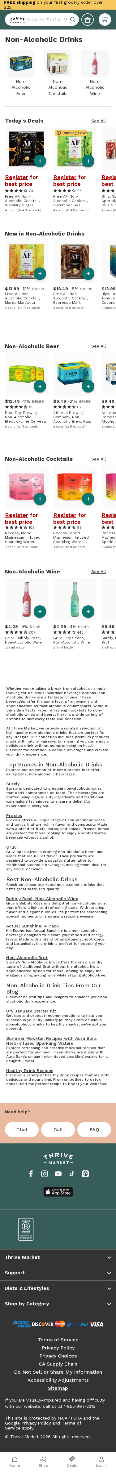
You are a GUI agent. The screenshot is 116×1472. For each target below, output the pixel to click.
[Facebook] (31, 1174)
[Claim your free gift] (87, 19)
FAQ (94, 1130)
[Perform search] (16, 19)
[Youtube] (58, 1174)
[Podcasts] (85, 1174)
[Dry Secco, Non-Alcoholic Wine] (75, 599)
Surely (12, 783)
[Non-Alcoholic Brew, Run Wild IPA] (75, 374)
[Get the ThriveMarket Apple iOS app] (58, 1192)
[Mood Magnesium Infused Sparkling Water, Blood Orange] (75, 487)
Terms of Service (58, 1339)
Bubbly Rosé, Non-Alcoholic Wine (42, 898)
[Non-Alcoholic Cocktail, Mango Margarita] (26, 261)
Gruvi (12, 847)
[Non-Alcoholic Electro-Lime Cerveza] (26, 374)
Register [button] (16, 177)
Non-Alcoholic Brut (27, 957)
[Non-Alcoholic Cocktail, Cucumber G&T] (75, 149)
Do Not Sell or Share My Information (58, 1372)
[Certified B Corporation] (33, 1229)
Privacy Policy (58, 1347)
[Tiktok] (72, 1174)
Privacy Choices (58, 1355)
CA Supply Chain (58, 1364)
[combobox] (42, 19)
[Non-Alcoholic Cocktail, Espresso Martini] (75, 261)
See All (98, 120)
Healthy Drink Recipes (29, 1070)
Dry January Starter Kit (31, 1010)
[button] (105, 19)
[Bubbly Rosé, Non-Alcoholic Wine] (26, 599)
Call (58, 1130)
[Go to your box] (105, 19)
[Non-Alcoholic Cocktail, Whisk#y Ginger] (26, 149)
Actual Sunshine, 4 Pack (32, 925)
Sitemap (58, 1388)
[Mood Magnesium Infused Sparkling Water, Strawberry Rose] (26, 487)
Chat (22, 1130)
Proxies (14, 815)
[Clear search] (73, 19)
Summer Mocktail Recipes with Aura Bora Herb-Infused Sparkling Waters (51, 1041)
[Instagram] (44, 1174)
